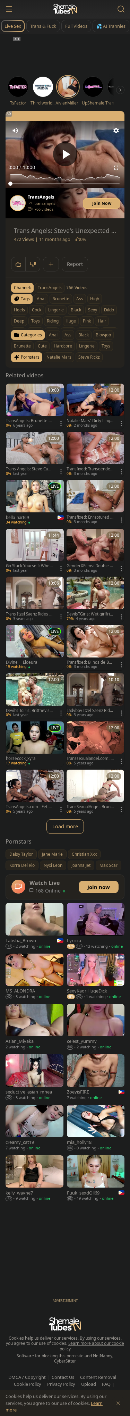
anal (41, 299)
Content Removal (98, 1377)
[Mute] (15, 130)
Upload (88, 1384)
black (76, 310)
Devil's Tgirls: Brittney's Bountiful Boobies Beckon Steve (29, 711)
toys (35, 321)
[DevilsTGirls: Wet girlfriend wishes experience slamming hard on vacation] (95, 599)
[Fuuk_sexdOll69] (96, 1178)
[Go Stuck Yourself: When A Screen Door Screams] (35, 551)
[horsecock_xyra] (35, 744)
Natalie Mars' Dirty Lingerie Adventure (90, 421)
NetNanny (102, 1356)
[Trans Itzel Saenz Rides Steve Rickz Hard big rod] (35, 599)
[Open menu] (9, 9)
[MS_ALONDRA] (34, 977)
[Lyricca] (96, 926)
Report (75, 264)
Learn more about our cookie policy (92, 1346)
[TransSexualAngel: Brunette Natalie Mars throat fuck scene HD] (95, 792)
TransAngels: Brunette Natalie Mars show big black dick (29, 421)
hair (102, 321)
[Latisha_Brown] (34, 926)
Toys (106, 346)
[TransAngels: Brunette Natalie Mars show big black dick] (35, 406)
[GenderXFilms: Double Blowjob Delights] (95, 551)
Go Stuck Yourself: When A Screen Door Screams (29, 566)
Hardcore (63, 346)
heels (19, 310)
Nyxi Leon (53, 865)
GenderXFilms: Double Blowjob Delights (90, 566)
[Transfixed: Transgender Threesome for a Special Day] (95, 454)
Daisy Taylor (21, 854)
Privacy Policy (61, 1384)
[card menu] (61, 423)
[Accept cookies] (118, 1403)
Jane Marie (52, 854)
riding (53, 321)
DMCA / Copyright (27, 1377)
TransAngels (41, 197)
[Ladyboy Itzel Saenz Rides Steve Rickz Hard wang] (95, 696)
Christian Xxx (84, 854)
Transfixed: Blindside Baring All (90, 662)
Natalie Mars (58, 357)
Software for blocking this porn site (51, 1356)
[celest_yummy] (96, 1027)
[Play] (65, 154)
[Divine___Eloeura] (35, 647)
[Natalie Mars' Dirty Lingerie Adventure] (95, 406)
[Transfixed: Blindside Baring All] (95, 647)
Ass (67, 335)
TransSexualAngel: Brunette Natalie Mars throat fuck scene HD (90, 807)
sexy (92, 310)
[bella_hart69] (35, 503)
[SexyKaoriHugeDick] (96, 977)
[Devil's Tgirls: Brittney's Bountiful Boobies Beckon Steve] (35, 696)
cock (36, 310)
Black (83, 335)
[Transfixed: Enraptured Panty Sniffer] (95, 502)
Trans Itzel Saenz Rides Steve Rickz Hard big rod (29, 614)
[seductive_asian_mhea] (34, 1077)
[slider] (65, 183)
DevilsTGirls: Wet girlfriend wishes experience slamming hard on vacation (89, 614)
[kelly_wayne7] (34, 1178)
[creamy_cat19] (34, 1128)
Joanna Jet (80, 865)
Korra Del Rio (22, 865)
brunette (60, 299)
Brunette (22, 346)
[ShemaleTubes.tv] (65, 9)
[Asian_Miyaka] (34, 1027)
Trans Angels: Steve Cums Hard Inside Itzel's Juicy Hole (29, 469)
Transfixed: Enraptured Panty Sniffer (90, 517)
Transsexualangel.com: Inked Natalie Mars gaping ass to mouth (89, 758)
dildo (109, 310)
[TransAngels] (18, 203)
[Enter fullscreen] (116, 167)
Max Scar (108, 865)
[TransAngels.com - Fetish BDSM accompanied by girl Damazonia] (35, 792)
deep (19, 321)
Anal (53, 335)
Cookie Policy (27, 1384)
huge (71, 321)
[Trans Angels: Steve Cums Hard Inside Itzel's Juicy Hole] (35, 454)
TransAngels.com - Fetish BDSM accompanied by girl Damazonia (29, 807)
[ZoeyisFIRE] (96, 1077)
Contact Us (63, 1377)
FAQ (106, 1384)
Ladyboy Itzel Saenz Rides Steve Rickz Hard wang (89, 711)
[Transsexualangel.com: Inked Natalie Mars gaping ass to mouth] (95, 744)
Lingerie (87, 346)
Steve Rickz (89, 357)
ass (79, 299)
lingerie (56, 310)
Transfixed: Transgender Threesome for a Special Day (89, 469)
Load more (65, 826)
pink (87, 321)
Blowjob (103, 335)
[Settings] (116, 130)
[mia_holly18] (96, 1128)
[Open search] (121, 9)
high (94, 299)
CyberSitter (65, 1361)
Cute (42, 346)
